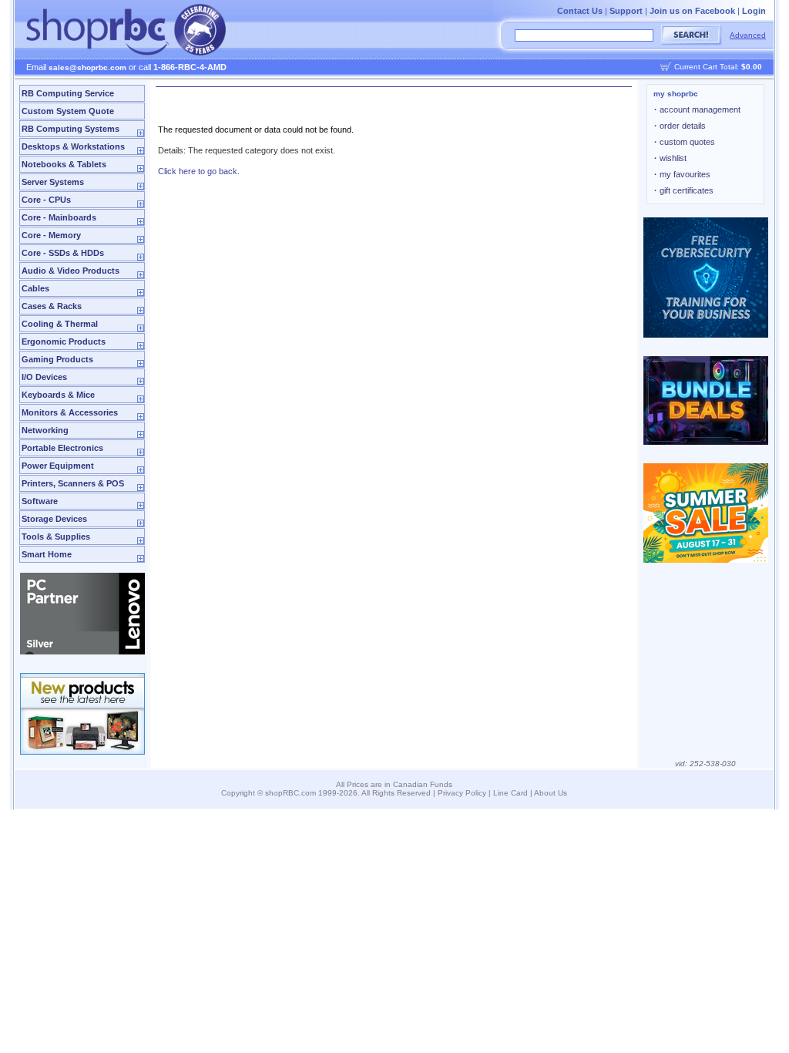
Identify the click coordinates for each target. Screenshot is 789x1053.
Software (40, 501)
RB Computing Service (68, 93)
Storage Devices (54, 518)
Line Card (510, 793)
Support (626, 10)
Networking (45, 430)
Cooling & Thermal (60, 323)
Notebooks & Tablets (64, 164)
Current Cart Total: (718, 66)
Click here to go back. (199, 171)
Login (754, 10)
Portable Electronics (62, 447)
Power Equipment (58, 465)
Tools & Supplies (56, 536)
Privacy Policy (462, 793)
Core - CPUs (46, 199)
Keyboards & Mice (58, 394)
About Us (550, 793)
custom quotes (684, 141)
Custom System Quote (68, 111)
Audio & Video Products (70, 270)
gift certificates (683, 190)
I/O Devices (44, 377)
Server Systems (53, 182)
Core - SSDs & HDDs (63, 252)
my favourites (682, 174)
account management (697, 109)
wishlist (670, 158)
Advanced (748, 35)
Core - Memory (51, 235)
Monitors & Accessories (70, 412)
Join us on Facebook (692, 10)
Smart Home (47, 554)
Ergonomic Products (64, 341)
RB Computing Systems (70, 128)
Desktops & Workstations (73, 146)
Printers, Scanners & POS (73, 483)
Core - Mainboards (59, 217)
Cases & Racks (52, 306)
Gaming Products (57, 359)
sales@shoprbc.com (87, 67)
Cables (35, 288)
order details (680, 125)
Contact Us (580, 10)
